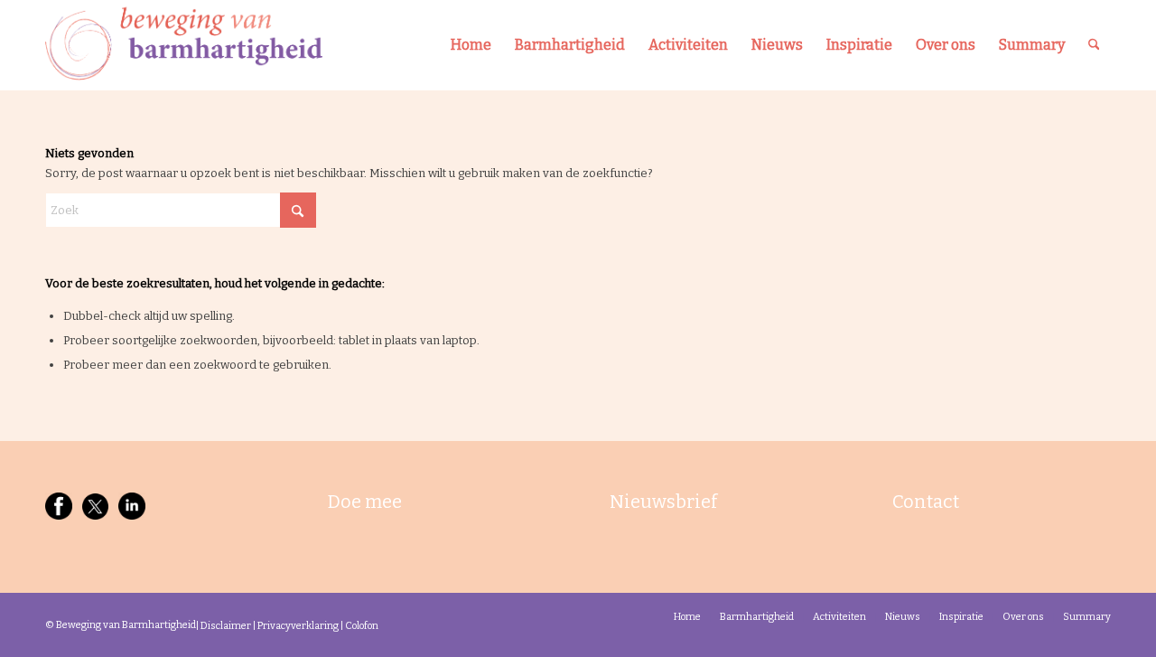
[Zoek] (1094, 45)
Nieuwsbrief (663, 501)
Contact (925, 501)
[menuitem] (471, 45)
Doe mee (365, 501)
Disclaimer (225, 626)
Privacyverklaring (298, 626)
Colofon (361, 626)
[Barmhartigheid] (183, 45)
